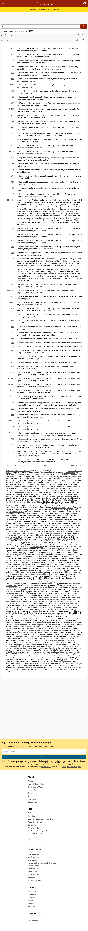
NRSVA (11, 372)
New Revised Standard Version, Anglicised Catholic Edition (35, 625)
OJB (12, 402)
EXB (12, 157)
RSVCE (11, 421)
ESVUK (11, 151)
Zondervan (32, 878)
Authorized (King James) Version (58, 549)
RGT (12, 409)
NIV (12, 342)
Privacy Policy (46, 767)
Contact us (32, 825)
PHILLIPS (10, 200)
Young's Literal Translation (59, 669)
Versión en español (35, 918)
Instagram (32, 895)
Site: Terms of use (35, 840)
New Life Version (35, 611)
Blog (30, 796)
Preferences (33, 921)
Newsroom (32, 799)
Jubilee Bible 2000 (36, 547)
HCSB (12, 182)
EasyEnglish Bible (12, 506)
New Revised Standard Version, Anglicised (41, 619)
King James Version (24, 549)
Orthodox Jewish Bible (27, 644)
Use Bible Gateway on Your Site (40, 819)
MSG (12, 269)
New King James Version (63, 607)
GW (12, 170)
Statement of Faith (35, 787)
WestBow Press (34, 875)
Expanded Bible (50, 517)
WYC (12, 451)
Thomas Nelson (34, 872)
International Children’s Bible (16, 537)
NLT (12, 362)
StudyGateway (34, 857)
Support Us (32, 802)
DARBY (11, 109)
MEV (12, 284)
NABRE (11, 302)
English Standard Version (15, 512)
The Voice (68, 662)
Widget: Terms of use (36, 843)
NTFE (12, 396)
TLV (12, 427)
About (30, 781)
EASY (12, 133)
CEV (12, 103)
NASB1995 (10, 314)
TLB (12, 259)
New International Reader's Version (52, 597)
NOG (12, 296)
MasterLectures (34, 880)
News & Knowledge (36, 784)
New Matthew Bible (38, 617)
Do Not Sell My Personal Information (43, 834)
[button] (84, 3)
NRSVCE (11, 384)
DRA (12, 121)
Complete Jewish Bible (31, 490)
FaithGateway (33, 854)
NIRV (12, 339)
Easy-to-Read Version (33, 504)
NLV (12, 356)
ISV (13, 194)
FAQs (30, 813)
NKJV (12, 350)
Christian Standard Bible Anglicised (63, 486)
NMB (12, 366)
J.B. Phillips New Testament (33, 543)
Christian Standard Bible (23, 482)
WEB (12, 439)
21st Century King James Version (18, 471)
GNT (12, 176)
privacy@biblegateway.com (71, 767)
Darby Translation (59, 494)
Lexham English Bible (44, 556)
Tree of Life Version (49, 658)
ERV (12, 127)
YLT (13, 459)
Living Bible (52, 558)
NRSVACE (10, 378)
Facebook (32, 892)
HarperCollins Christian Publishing (42, 863)
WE (13, 445)
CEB (12, 91)
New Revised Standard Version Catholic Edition (46, 630)
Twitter (31, 904)
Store (30, 793)
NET (12, 333)
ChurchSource (33, 860)
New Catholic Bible (13, 591)
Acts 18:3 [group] (5, 40)
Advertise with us (35, 822)
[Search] (83, 26)
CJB (13, 97)
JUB (13, 228)
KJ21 (12, 48)
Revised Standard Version (22, 648)
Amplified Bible (69, 473)
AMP (12, 60)
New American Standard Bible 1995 (49, 588)
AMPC (12, 66)
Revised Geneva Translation (31, 646)
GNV (12, 164)
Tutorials (31, 816)
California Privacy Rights (38, 831)
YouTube (31, 907)
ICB (13, 188)
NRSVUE (11, 390)
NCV (12, 327)
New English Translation (24, 595)
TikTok (30, 901)
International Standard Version (59, 539)
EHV (12, 139)
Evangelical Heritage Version (62, 508)
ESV (12, 145)
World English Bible (26, 666)
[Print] (83, 40)
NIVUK (11, 346)
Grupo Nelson (33, 866)
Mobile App (32, 790)
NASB (12, 308)
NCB (12, 320)
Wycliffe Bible (20, 669)
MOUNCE (10, 290)
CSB (12, 79)
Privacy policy (34, 828)
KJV (13, 234)
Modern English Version (22, 564)
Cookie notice (33, 837)
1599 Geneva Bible (55, 519)
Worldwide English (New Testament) (29, 668)
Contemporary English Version (25, 492)
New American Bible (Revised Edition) (44, 574)
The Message (35, 562)
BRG (12, 73)
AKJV (12, 240)
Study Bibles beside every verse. (43, 9)
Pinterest (31, 898)
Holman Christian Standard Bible (52, 533)
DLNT (12, 115)
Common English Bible (48, 488)
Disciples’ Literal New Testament (60, 496)
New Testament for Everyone (61, 640)
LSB (12, 246)
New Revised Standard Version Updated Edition (31, 636)
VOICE (11, 433)
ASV (12, 54)
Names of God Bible (37, 572)
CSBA (12, 85)
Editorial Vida (33, 869)
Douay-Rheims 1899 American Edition (28, 502)
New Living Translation (17, 613)
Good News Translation (34, 529)
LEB (12, 252)
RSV (12, 415)
